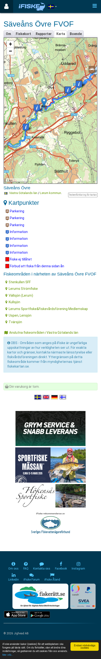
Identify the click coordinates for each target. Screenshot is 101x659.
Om (8, 34)
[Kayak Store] (50, 428)
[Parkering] (92, 70)
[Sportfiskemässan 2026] (50, 464)
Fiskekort (23, 34)
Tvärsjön (15, 322)
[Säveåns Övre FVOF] (44, 102)
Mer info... (7, 655)
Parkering (16, 211)
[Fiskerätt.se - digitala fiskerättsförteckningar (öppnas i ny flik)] (40, 596)
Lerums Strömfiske (23, 289)
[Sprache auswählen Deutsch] (54, 397)
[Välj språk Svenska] (38, 397)
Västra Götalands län (23, 193)
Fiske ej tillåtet (20, 259)
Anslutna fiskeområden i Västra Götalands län (43, 332)
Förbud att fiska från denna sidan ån (36, 266)
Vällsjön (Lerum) (21, 295)
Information (18, 232)
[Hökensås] (51, 495)
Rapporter (44, 34)
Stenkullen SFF (20, 282)
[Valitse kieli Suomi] (63, 397)
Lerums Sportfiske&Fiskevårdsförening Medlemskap (48, 309)
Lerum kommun (50, 193)
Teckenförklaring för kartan (83, 195)
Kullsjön (14, 302)
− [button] (10, 51)
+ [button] (10, 44)
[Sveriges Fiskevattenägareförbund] (50, 522)
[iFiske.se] (32, 6)
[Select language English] (46, 397)
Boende (76, 34)
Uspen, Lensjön (20, 315)
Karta (60, 34)
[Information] (79, 84)
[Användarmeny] (6, 6)
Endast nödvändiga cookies (84, 646)
